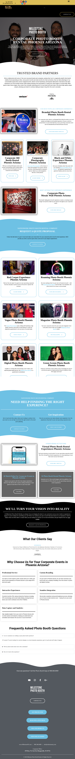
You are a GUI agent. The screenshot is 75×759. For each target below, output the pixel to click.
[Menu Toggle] (44, 7)
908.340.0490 (37, 744)
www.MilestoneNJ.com (25, 744)
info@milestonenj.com (50, 744)
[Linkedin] (22, 4)
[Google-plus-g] (25, 4)
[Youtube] (21, 2)
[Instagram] (23, 2)
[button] (69, 1)
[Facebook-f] (26, 2)
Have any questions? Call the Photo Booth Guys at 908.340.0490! (37, 671)
